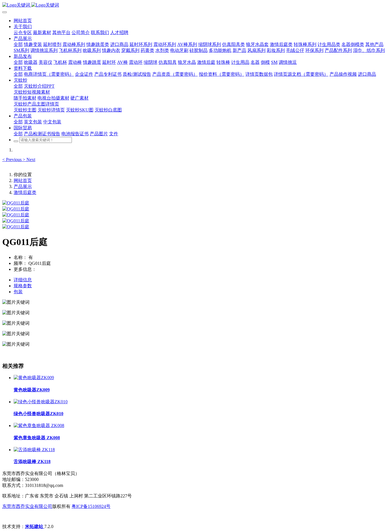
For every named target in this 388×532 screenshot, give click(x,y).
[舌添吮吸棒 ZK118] (34, 449)
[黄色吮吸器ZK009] (34, 377)
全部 (18, 44)
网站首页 (23, 20)
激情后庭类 (25, 192)
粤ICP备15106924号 (91, 506)
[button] (12, 159)
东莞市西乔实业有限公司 (27, 506)
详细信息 (23, 279)
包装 (18, 291)
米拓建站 (34, 526)
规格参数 (23, 285)
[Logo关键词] (194, 5)
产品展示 (23, 186)
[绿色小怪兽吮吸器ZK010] (41, 401)
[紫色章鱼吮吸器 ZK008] (39, 425)
